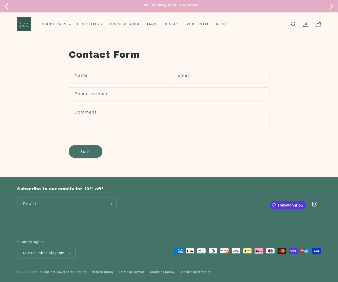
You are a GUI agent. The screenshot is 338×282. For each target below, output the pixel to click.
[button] (56, 24)
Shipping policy (162, 271)
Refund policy (103, 271)
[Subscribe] (110, 204)
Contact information (196, 271)
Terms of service (132, 271)
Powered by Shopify (71, 271)
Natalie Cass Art (42, 271)
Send (85, 151)
